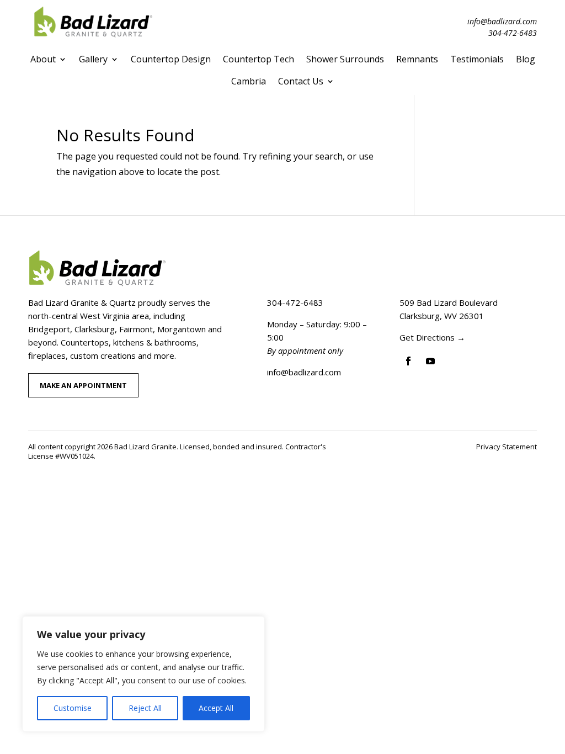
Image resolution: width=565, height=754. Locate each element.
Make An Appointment (83, 385)
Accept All (216, 708)
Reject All (145, 708)
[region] (143, 674)
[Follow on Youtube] (430, 361)
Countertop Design (171, 59)
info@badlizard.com (502, 21)
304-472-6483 (512, 33)
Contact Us (300, 81)
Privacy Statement (506, 447)
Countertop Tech (258, 59)
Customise (73, 708)
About (43, 59)
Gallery (93, 59)
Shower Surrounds (345, 59)
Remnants (417, 59)
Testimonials (477, 59)
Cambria (248, 81)
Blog (525, 59)
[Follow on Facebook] (408, 361)
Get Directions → (432, 337)
